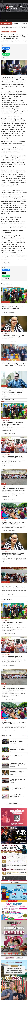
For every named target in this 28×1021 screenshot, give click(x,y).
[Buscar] (6, 20)
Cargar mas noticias (14, 803)
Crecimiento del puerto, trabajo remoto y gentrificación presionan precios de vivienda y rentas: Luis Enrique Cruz (13, 392)
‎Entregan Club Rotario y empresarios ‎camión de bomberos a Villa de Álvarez (12, 457)
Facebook (6, 48)
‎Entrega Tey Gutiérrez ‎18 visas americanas (13, 587)
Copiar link (6, 57)
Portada (2, 26)
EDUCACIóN (12, 31)
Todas (24, 735)
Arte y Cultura (9, 26)
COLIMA (3, 486)
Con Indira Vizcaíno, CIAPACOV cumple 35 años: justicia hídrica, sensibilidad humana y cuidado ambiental (14, 490)
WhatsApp (6, 54)
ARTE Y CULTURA (4, 31)
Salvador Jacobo (6, 41)
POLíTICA (4, 520)
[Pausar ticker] (26, 23)
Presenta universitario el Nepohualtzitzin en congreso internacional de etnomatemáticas (14, 364)
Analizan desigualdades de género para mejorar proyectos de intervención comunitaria (13, 337)
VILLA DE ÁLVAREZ (6, 454)
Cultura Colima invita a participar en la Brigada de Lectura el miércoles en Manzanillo (12, 308)
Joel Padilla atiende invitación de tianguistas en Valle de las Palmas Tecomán (14, 523)
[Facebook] (2, 1)
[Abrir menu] (2, 20)
